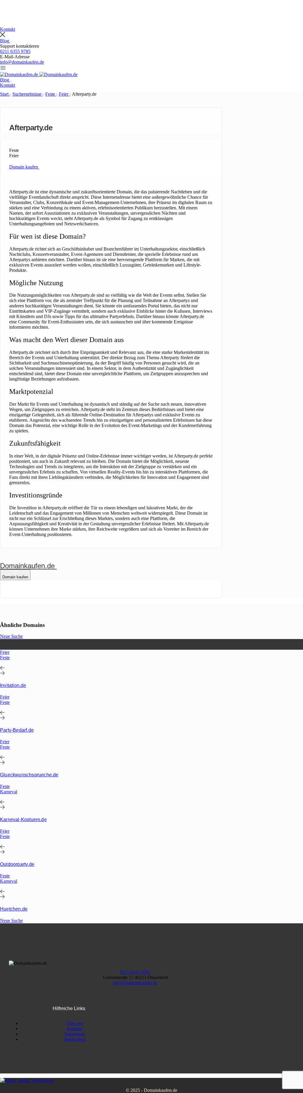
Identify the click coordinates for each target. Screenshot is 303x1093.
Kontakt (74, 1028)
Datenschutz (74, 1039)
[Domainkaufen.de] (19, 74)
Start (5, 94)
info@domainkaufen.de (22, 62)
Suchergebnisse (27, 94)
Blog (5, 40)
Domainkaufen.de (28, 566)
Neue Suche (11, 636)
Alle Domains (70, 566)
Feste (50, 94)
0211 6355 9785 (15, 51)
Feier (64, 94)
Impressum (75, 1033)
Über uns (74, 1023)
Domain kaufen (15, 577)
